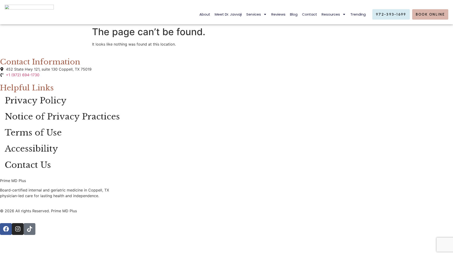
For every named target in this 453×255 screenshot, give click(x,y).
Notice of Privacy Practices (62, 116)
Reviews (278, 14)
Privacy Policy (36, 100)
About (204, 14)
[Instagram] (18, 229)
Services (253, 14)
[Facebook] (6, 229)
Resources (331, 14)
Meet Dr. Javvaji (228, 14)
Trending (358, 14)
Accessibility (31, 149)
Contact (309, 14)
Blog (294, 14)
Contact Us (28, 165)
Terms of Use (33, 133)
